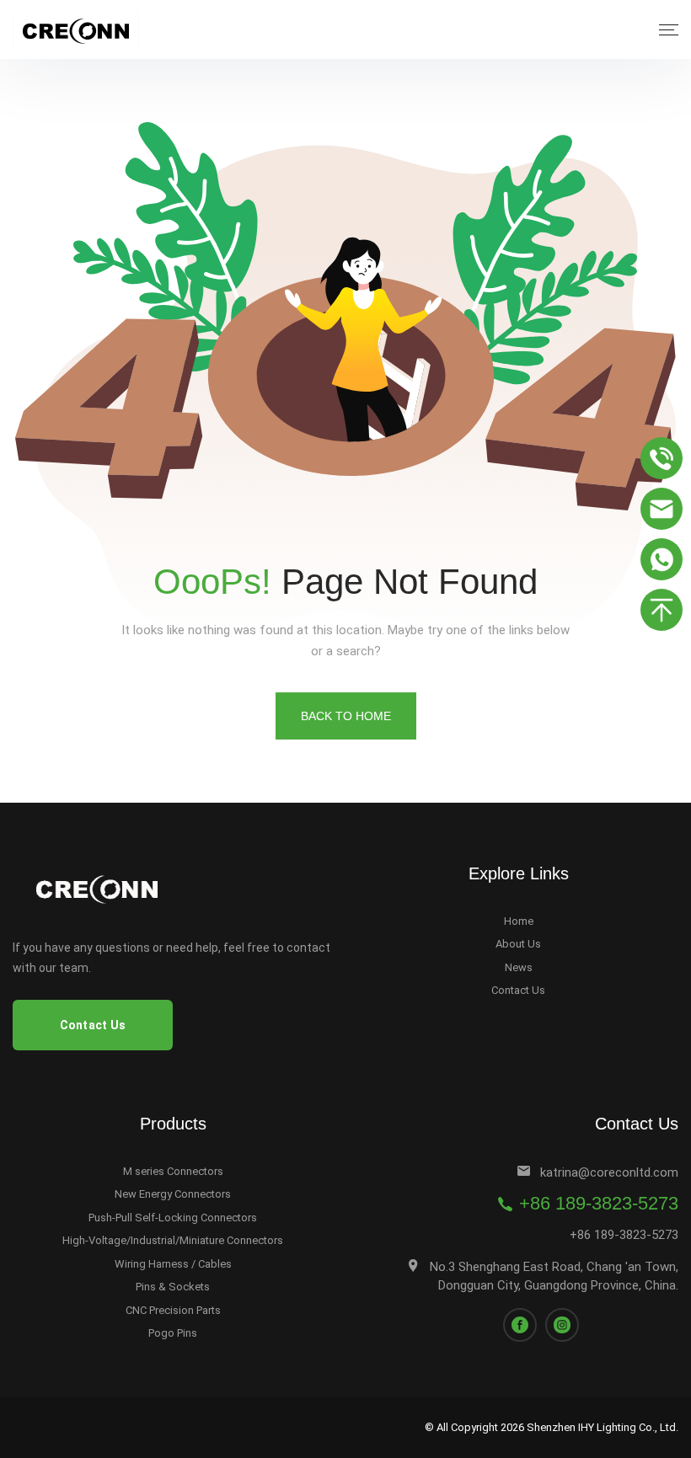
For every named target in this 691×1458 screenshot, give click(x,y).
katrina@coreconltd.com (609, 1172)
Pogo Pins (172, 1333)
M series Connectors (173, 1171)
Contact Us (518, 990)
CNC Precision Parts (173, 1310)
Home (518, 921)
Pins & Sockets (173, 1286)
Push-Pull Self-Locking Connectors (172, 1217)
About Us (518, 943)
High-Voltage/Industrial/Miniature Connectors (172, 1240)
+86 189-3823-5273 (598, 1203)
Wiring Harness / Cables (173, 1264)
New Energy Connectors (173, 1194)
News (519, 967)
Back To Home (346, 716)
